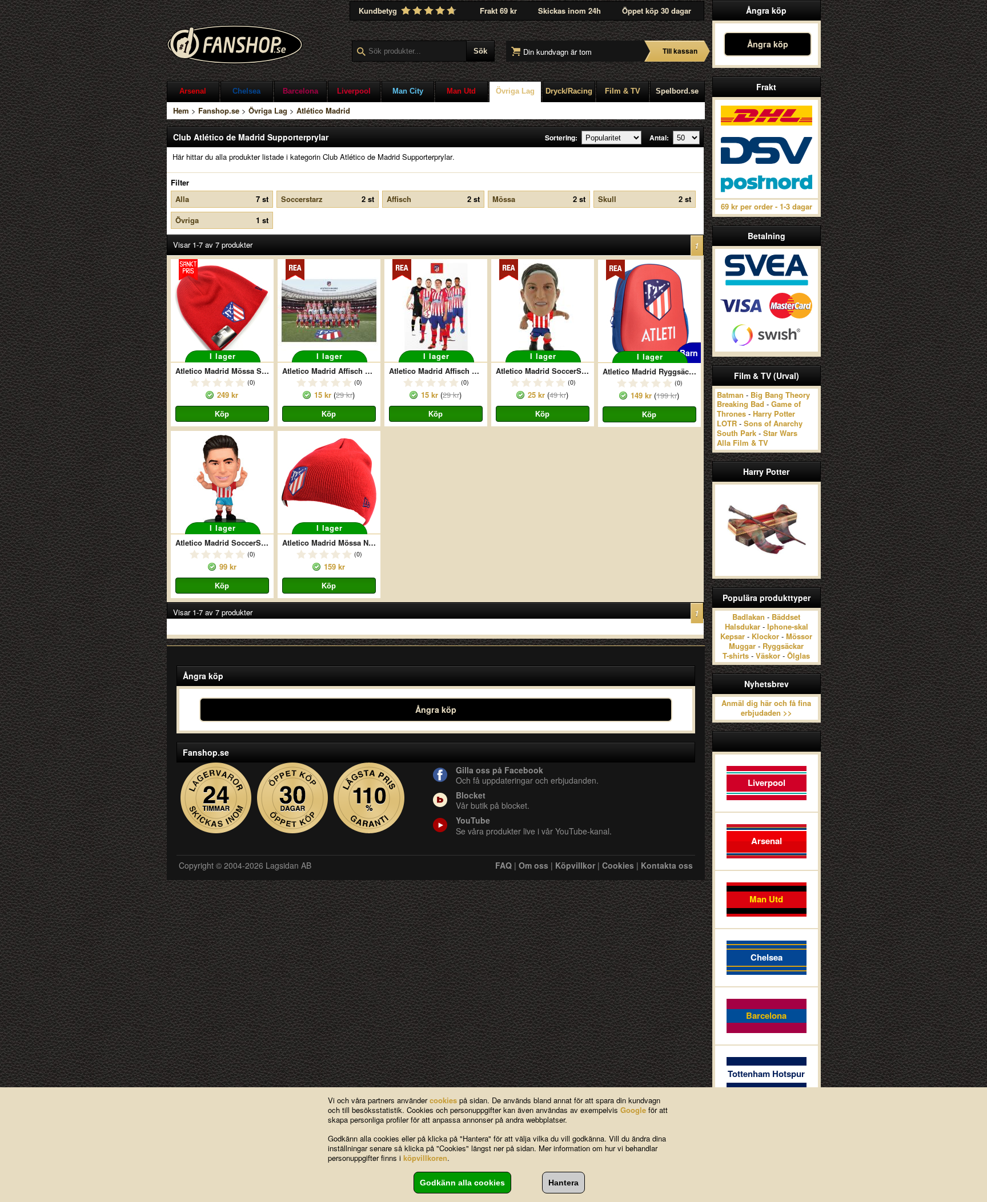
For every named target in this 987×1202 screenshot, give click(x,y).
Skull (644, 198)
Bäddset (786, 616)
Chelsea (246, 91)
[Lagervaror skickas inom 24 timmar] (216, 798)
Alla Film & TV (742, 442)
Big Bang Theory (780, 394)
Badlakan (748, 616)
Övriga (221, 220)
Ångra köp (767, 44)
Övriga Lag (515, 91)
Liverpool (354, 91)
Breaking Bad (740, 403)
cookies (443, 1100)
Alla (221, 198)
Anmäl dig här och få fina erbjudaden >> (766, 707)
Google (633, 1109)
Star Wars (780, 432)
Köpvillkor (575, 865)
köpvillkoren (425, 1157)
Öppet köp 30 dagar (656, 10)
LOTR (727, 423)
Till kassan (680, 51)
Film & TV (622, 91)
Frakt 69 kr (498, 10)
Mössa (538, 198)
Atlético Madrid (323, 110)
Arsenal (192, 91)
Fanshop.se (218, 110)
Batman (730, 394)
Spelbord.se (677, 91)
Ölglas (798, 655)
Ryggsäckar (783, 645)
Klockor (765, 636)
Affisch (433, 198)
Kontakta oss (667, 865)
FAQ (503, 865)
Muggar (742, 645)
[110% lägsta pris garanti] (369, 798)
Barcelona (300, 91)
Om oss (533, 865)
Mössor (799, 636)
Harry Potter (774, 413)
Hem (181, 110)
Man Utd (461, 91)
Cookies (618, 865)
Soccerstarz (327, 198)
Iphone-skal (787, 626)
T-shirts (736, 655)
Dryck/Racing (568, 91)
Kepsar (732, 636)
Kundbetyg (379, 10)
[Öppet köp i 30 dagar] (292, 798)
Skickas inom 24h (569, 10)
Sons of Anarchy (773, 423)
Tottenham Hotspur (766, 1073)
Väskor (768, 655)
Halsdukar (742, 626)
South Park (736, 432)
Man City (407, 91)
